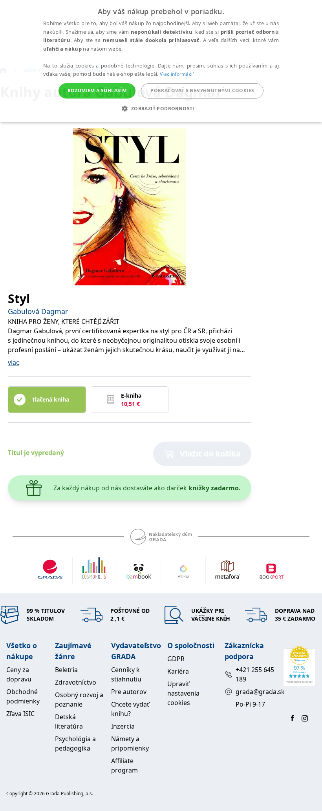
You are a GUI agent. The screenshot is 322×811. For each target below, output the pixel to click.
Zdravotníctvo (75, 682)
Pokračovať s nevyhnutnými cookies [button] (202, 90)
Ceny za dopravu (18, 674)
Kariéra (178, 671)
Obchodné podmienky (23, 696)
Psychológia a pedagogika (75, 743)
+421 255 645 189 (255, 674)
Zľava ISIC (20, 713)
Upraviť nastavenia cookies (183, 693)
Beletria (66, 669)
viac (13, 362)
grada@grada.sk (256, 691)
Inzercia (123, 726)
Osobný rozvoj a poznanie (79, 699)
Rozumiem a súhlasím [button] (97, 90)
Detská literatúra (69, 721)
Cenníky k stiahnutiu (126, 674)
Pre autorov (128, 691)
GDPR (176, 658)
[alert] (161, 61)
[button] (161, 108)
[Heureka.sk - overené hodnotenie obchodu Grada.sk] (299, 666)
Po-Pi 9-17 (250, 704)
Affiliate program (124, 765)
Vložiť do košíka (210, 453)
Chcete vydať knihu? (130, 709)
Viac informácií (177, 74)
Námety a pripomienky (130, 743)
